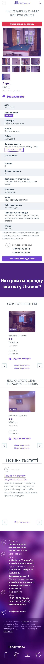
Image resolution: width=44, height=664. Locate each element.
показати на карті (14, 149)
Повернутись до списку (22, 23)
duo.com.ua (8, 631)
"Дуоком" (25, 621)
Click (3, 3)
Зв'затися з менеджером (22, 258)
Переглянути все (21, 365)
